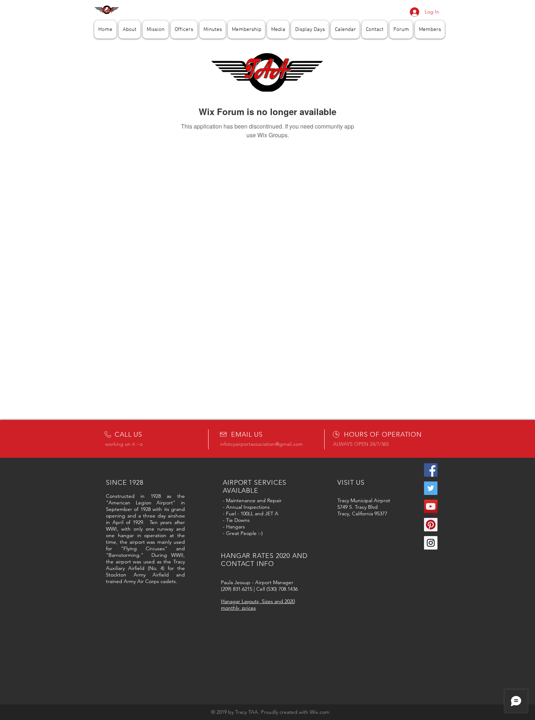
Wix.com (319, 712)
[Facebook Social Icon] (430, 470)
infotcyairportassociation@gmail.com (261, 444)
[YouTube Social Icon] (430, 506)
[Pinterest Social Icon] (430, 524)
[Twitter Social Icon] (430, 488)
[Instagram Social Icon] (430, 543)
